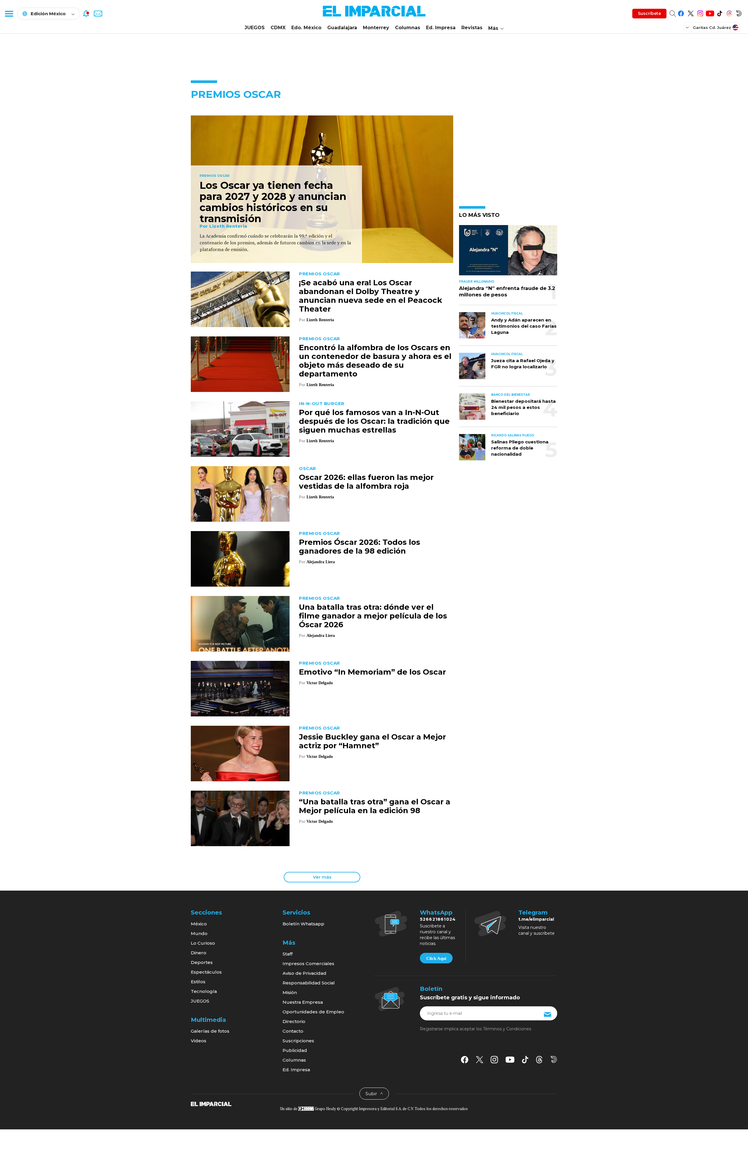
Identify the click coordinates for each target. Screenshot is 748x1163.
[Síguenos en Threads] (729, 12)
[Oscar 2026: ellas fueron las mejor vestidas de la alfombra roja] (240, 493)
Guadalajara (342, 27)
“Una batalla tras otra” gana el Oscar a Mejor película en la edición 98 (374, 806)
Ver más (322, 877)
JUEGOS (255, 27)
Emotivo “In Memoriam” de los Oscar (372, 672)
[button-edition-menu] (687, 27)
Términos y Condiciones (507, 1028)
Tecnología (204, 991)
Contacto (293, 1031)
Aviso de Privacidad (304, 973)
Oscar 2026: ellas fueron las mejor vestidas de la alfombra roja (366, 482)
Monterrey (376, 27)
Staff (287, 954)
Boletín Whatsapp (303, 924)
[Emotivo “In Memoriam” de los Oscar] (240, 687)
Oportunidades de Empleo (313, 1012)
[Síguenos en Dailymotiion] (553, 1059)
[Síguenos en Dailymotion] (739, 12)
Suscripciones (298, 1040)
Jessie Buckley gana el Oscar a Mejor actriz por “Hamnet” (372, 741)
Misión (290, 992)
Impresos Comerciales (308, 963)
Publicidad (295, 1050)
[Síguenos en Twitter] (690, 12)
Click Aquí (436, 958)
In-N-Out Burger (321, 403)
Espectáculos (206, 972)
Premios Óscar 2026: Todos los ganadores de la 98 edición (359, 547)
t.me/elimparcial (536, 919)
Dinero (198, 952)
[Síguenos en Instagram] (700, 12)
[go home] (211, 1103)
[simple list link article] (508, 252)
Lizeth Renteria (228, 226)
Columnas (407, 27)
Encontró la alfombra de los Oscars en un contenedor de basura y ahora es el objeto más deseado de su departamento (375, 361)
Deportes (202, 962)
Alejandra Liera (321, 562)
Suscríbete (649, 13)
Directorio (294, 1021)
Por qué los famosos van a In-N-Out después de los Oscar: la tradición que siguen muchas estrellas (374, 421)
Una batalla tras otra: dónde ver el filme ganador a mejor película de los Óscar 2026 (373, 615)
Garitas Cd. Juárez (712, 27)
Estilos (198, 981)
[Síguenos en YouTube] (710, 12)
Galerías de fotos (210, 1031)
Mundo (199, 933)
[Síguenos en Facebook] (681, 12)
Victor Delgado (320, 683)
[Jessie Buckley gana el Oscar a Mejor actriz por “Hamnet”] (240, 752)
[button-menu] (9, 13)
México (199, 924)
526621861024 (438, 919)
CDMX (278, 27)
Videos (198, 1040)
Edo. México (306, 27)
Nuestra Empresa (303, 1002)
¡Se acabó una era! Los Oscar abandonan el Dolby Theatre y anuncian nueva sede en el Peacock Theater (370, 296)
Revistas (471, 27)
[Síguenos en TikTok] (719, 12)
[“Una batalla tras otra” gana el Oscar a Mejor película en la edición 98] (240, 817)
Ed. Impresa (441, 27)
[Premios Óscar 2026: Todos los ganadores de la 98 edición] (240, 558)
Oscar (307, 468)
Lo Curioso (203, 943)
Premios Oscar (214, 176)
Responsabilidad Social (309, 983)
